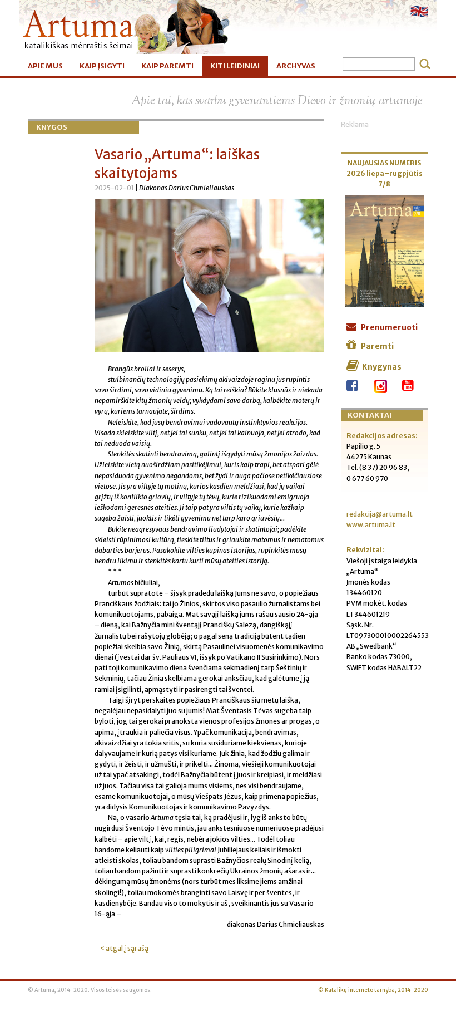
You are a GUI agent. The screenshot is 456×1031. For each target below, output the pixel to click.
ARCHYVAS (295, 66)
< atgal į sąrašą (124, 948)
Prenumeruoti (389, 327)
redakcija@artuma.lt (379, 514)
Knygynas (382, 367)
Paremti (377, 346)
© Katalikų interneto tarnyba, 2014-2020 (373, 990)
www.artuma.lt (370, 525)
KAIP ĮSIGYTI (102, 66)
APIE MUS (45, 66)
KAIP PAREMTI (167, 66)
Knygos (51, 127)
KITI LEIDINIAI (235, 66)
